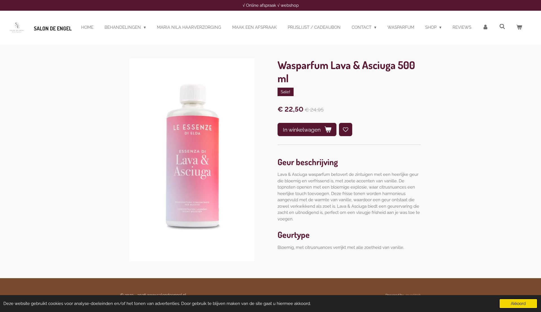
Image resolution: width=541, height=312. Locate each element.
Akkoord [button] (518, 303)
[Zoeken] (502, 27)
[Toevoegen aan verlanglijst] (345, 129)
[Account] (485, 27)
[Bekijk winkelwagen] (519, 27)
